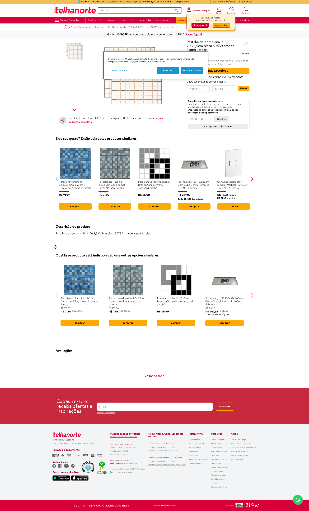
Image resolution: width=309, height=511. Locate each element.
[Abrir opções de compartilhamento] (63, 120)
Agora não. (221, 25)
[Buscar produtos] (177, 10)
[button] (69, 20)
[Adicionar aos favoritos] (245, 44)
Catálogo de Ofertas (219, 487)
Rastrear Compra (218, 475)
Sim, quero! (200, 25)
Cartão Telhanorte (218, 440)
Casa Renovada (217, 471)
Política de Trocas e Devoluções (244, 447)
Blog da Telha (216, 443)
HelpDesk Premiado (219, 451)
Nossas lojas (193, 455)
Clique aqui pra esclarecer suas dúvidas (123, 437)
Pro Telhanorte (195, 447)
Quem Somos (194, 440)
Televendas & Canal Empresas (165, 433)
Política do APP (237, 459)
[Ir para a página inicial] (75, 10)
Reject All (168, 70)
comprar (75, 206)
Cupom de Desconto (219, 467)
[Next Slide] (252, 179)
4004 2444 (114, 461)
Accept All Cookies (192, 70)
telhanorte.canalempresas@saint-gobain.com (167, 465)
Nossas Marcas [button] (162, 20)
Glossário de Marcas (219, 459)
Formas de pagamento (240, 443)
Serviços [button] (126, 20)
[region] (155, 65)
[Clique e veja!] (245, 54)
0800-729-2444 (116, 463)
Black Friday (216, 463)
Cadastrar (224, 406)
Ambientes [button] (93, 20)
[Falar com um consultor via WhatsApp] (298, 500)
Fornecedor (193, 451)
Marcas (214, 483)
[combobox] (140, 10)
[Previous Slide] (57, 179)
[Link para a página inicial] (65, 27)
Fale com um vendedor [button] (239, 20)
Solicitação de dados (239, 451)
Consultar (221, 119)
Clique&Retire (216, 447)
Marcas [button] (110, 20)
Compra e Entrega (238, 440)
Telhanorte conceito (197, 443)
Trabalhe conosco (196, 463)
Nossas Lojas (145, 20)
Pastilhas (99, 27)
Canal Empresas (217, 479)
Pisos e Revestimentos (81, 27)
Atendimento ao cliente (198, 459)
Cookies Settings (119, 70)
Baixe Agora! (194, 34)
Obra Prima (215, 455)
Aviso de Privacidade (106, 413)
